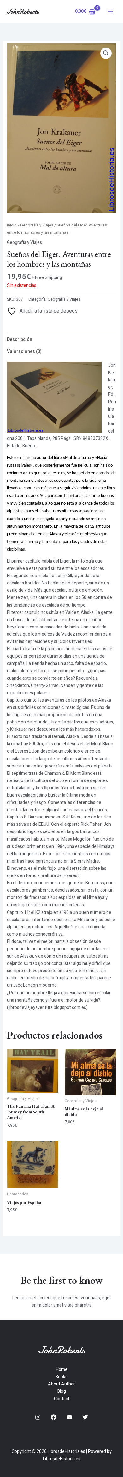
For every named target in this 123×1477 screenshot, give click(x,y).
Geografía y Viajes (36, 225)
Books (61, 1376)
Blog (61, 1391)
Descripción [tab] (19, 339)
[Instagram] (38, 1417)
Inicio (12, 225)
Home (61, 1369)
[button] (106, 53)
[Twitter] (85, 1417)
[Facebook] (53, 1417)
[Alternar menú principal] (110, 11)
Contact (61, 1399)
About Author (61, 1384)
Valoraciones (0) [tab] (24, 351)
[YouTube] (69, 1417)
